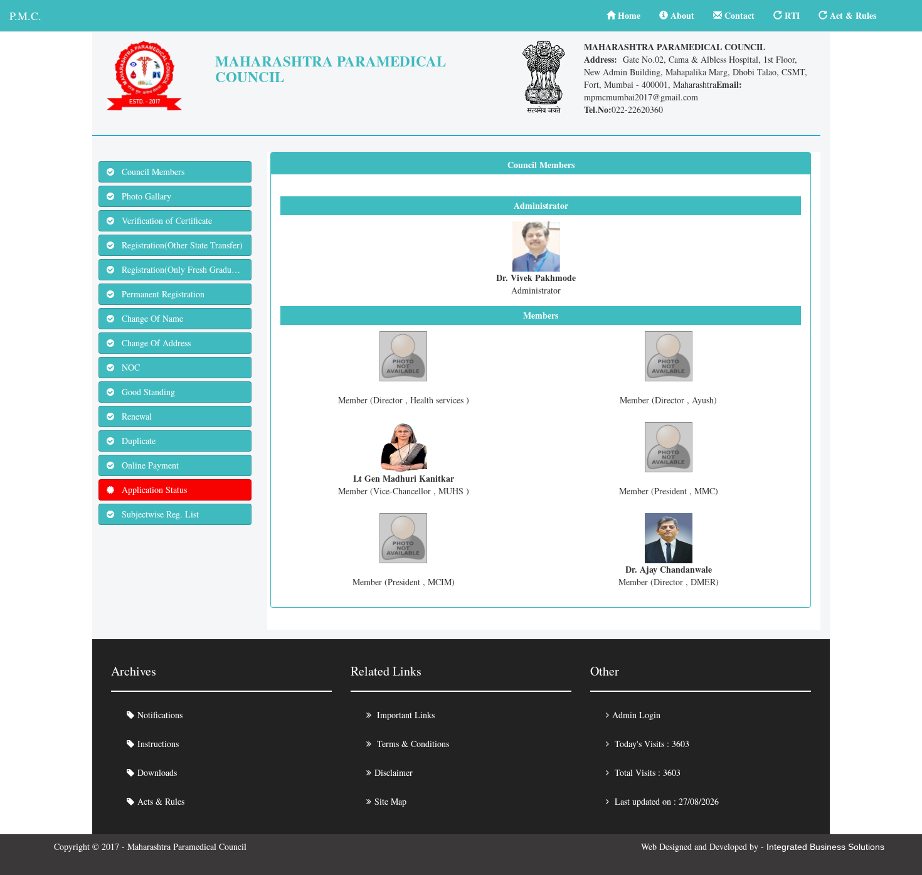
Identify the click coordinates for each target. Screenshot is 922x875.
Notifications (160, 715)
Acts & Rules (160, 801)
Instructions (158, 744)
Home (627, 15)
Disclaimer (393, 772)
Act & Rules (851, 15)
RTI (791, 15)
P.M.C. (25, 15)
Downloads (157, 772)
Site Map (390, 801)
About (681, 15)
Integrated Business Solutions (825, 847)
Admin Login (636, 715)
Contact (738, 15)
